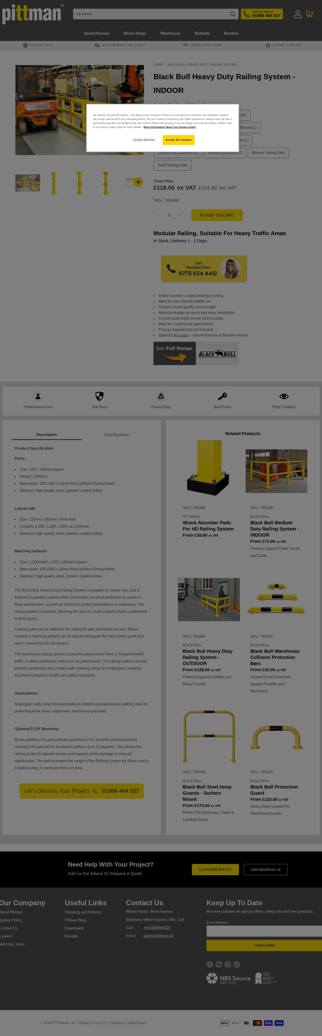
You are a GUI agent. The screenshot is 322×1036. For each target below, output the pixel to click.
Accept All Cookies (178, 139)
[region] (162, 128)
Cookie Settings (144, 139)
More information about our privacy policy (170, 127)
